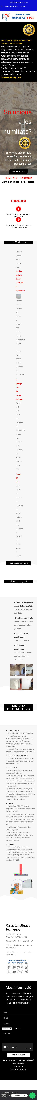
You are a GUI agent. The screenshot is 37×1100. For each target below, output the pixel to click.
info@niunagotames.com (18, 1069)
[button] (18, 171)
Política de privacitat (7, 1095)
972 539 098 (19, 1066)
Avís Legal (4, 1094)
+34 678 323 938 (19, 1063)
